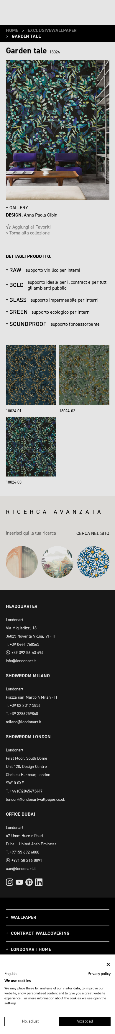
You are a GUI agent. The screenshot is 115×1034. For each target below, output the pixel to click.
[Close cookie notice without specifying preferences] (108, 964)
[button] (10, 973)
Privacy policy (99, 973)
